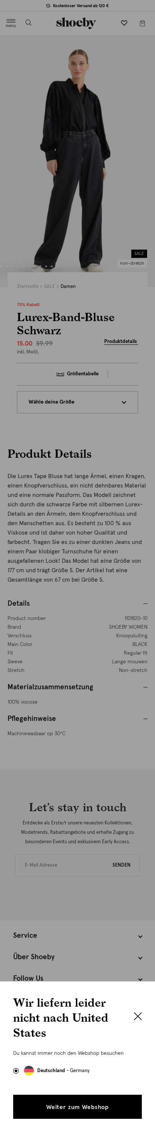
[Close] (138, 1017)
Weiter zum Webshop (77, 1107)
